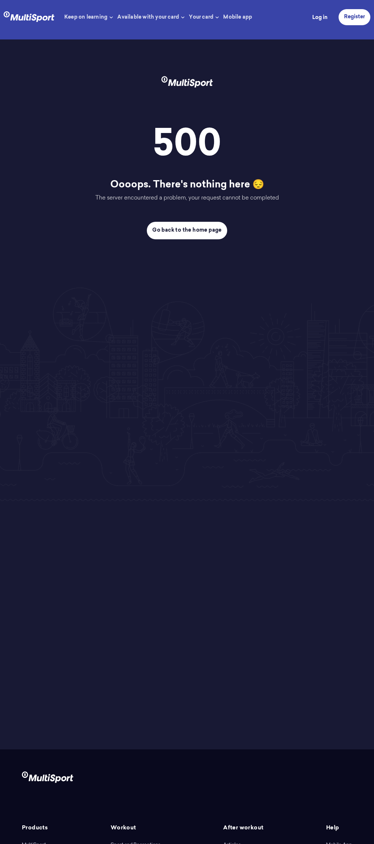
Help (332, 828)
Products (35, 828)
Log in (320, 17)
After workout (243, 828)
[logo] (29, 16)
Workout (123, 828)
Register (354, 17)
